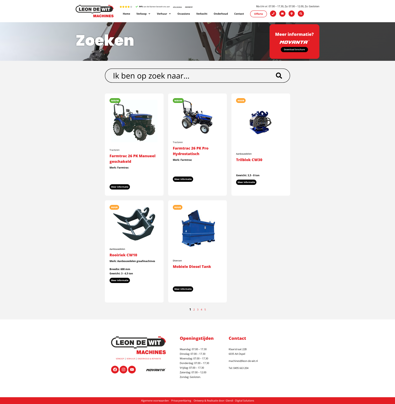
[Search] (283, 75)
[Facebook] (115, 369)
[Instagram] (123, 369)
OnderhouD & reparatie (149, 358)
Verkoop (120, 358)
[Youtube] (132, 369)
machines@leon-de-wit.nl (243, 361)
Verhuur (131, 358)
